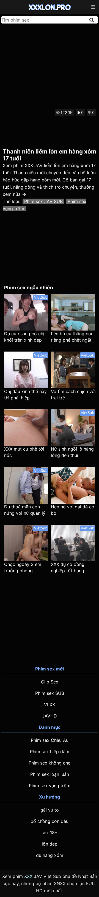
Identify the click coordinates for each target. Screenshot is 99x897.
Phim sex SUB (49, 693)
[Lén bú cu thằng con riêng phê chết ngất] (73, 312)
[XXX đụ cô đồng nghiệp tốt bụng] (73, 543)
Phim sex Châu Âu (49, 740)
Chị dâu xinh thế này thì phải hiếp (25, 395)
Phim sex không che (49, 763)
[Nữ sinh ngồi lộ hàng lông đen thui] (73, 427)
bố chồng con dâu (49, 821)
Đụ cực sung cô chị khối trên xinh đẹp (24, 337)
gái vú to (49, 810)
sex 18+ (50, 832)
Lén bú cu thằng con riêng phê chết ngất (72, 337)
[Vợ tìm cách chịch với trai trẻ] (73, 370)
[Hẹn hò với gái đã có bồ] (73, 485)
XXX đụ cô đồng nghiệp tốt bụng (67, 567)
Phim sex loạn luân (49, 774)
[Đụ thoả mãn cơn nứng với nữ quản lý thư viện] (26, 485)
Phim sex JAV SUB (43, 201)
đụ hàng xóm (49, 855)
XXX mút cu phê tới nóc (24, 452)
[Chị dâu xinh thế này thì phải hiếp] (26, 370)
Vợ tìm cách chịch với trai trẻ (73, 395)
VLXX (49, 704)
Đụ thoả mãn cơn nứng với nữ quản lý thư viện (24, 510)
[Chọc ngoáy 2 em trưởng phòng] (26, 543)
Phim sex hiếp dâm (49, 751)
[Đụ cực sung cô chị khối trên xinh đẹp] (26, 312)
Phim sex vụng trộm (49, 785)
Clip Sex (49, 682)
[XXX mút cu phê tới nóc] (26, 427)
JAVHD (49, 716)
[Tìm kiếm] (92, 20)
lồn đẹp (49, 844)
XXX (28, 876)
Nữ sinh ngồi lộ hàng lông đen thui (72, 452)
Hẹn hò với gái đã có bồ (72, 510)
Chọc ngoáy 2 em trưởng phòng (22, 567)
